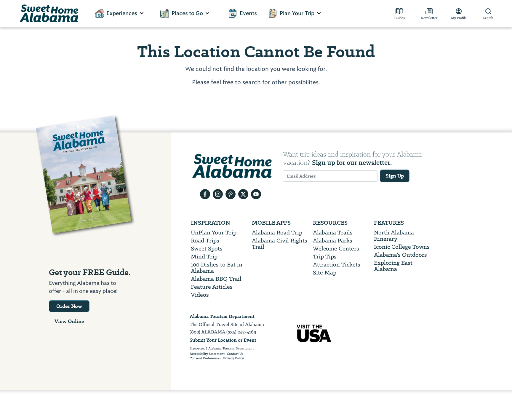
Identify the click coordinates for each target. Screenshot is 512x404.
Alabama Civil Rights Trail (279, 243)
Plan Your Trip (297, 13)
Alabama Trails (333, 232)
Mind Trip (204, 256)
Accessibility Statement (207, 354)
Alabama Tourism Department (222, 316)
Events (248, 13)
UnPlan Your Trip (213, 232)
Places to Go (187, 13)
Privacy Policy (233, 358)
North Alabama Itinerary (394, 235)
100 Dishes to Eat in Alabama (216, 267)
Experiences (121, 13)
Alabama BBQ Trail (216, 279)
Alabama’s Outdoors (400, 255)
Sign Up (394, 175)
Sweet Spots (207, 248)
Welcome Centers (336, 248)
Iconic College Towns (402, 247)
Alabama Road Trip (277, 232)
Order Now (69, 306)
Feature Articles (212, 287)
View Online (69, 321)
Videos (200, 295)
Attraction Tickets (336, 264)
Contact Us (235, 354)
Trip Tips (325, 256)
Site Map (324, 272)
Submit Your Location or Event (223, 340)
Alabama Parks (332, 240)
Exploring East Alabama (393, 266)
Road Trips (205, 240)
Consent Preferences (205, 358)
